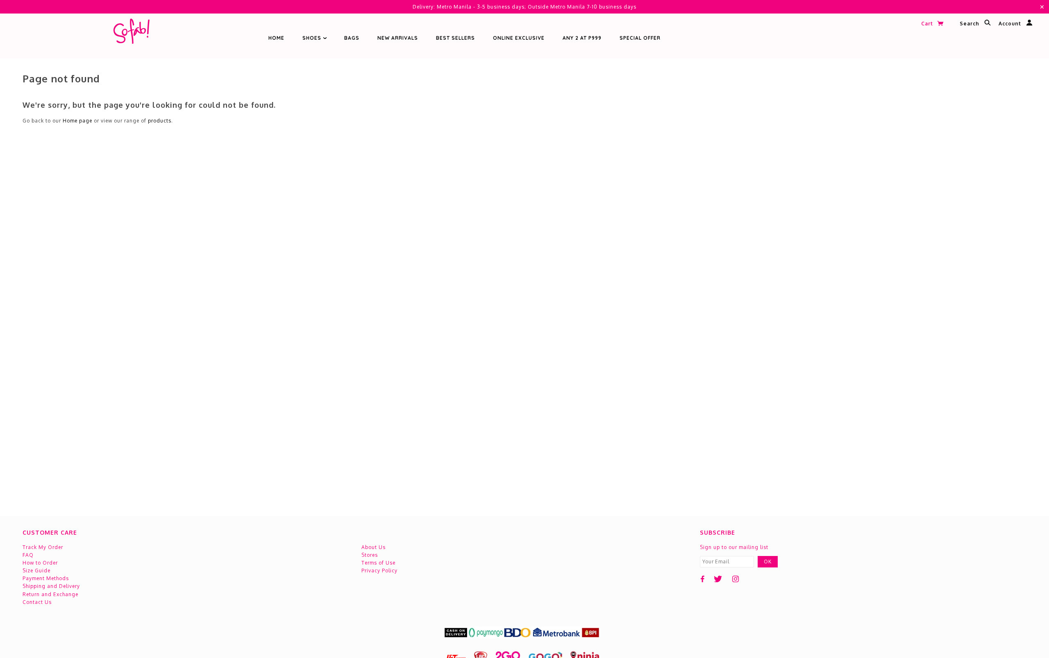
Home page (77, 121)
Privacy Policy (379, 570)
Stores (369, 555)
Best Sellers (455, 38)
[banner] (131, 33)
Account (1011, 24)
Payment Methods (46, 578)
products (159, 121)
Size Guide (36, 570)
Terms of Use (378, 563)
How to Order (40, 563)
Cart (928, 23)
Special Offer (640, 38)
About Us (373, 547)
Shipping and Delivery (51, 586)
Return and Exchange (50, 594)
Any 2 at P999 (582, 38)
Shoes (312, 38)
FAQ (28, 555)
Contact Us (37, 602)
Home (276, 38)
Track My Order (43, 547)
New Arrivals (397, 38)
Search (970, 24)
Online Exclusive (519, 38)
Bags (351, 38)
